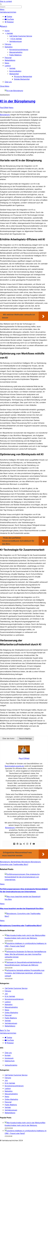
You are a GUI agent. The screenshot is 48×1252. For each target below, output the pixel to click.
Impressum (9, 1058)
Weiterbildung (10, 60)
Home (7, 31)
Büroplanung (5, 115)
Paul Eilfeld (4, 107)
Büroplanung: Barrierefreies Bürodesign (15, 862)
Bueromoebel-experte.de (14, 766)
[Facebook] (30, 844)
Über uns (8, 82)
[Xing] (24, 844)
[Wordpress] (17, 844)
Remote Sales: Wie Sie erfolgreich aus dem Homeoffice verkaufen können (25, 954)
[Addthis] (14, 844)
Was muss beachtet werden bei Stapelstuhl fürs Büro (21, 908)
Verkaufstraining (11, 1065)
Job (6, 994)
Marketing (8, 47)
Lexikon (8, 66)
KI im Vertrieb (16, 39)
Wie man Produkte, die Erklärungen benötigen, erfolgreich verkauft (24, 973)
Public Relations (15, 55)
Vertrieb (9, 33)
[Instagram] (27, 844)
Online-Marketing (11, 1012)
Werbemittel (14, 74)
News (7, 63)
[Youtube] (34, 844)
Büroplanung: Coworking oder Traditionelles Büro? (21, 925)
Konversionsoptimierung (18, 49)
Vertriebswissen (15, 41)
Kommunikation (15, 71)
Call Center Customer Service (20, 36)
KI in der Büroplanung (17, 101)
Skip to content (6, 1)
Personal (8, 58)
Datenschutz (10, 1061)
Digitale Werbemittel (21, 79)
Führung (8, 44)
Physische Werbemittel (23, 76)
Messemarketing (15, 52)
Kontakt (8, 1055)
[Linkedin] (21, 844)
